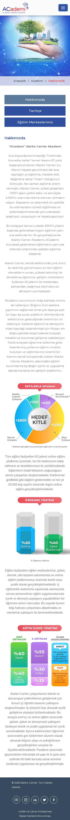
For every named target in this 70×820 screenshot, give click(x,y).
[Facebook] (53, 800)
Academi (37, 81)
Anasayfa (19, 81)
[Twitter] (44, 800)
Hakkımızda (56, 81)
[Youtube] (16, 800)
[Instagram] (25, 800)
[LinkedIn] (35, 800)
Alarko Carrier (29, 782)
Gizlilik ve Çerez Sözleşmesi (35, 811)
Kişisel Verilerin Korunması (35, 815)
